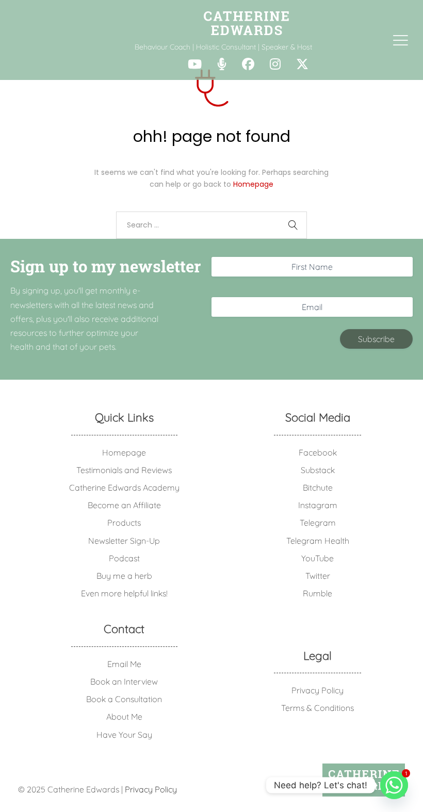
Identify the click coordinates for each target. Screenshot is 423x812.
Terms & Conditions (317, 708)
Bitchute (318, 487)
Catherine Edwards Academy (124, 487)
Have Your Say (124, 734)
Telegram (318, 522)
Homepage (253, 184)
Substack (318, 470)
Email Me (124, 664)
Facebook (318, 452)
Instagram (317, 505)
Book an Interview (124, 681)
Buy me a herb (124, 576)
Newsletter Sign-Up (124, 540)
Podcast (124, 558)
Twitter (317, 576)
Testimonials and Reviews (124, 470)
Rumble (317, 593)
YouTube (317, 558)
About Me (124, 716)
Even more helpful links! (124, 593)
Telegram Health (317, 540)
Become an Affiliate (124, 505)
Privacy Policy (317, 690)
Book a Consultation (124, 699)
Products (124, 522)
